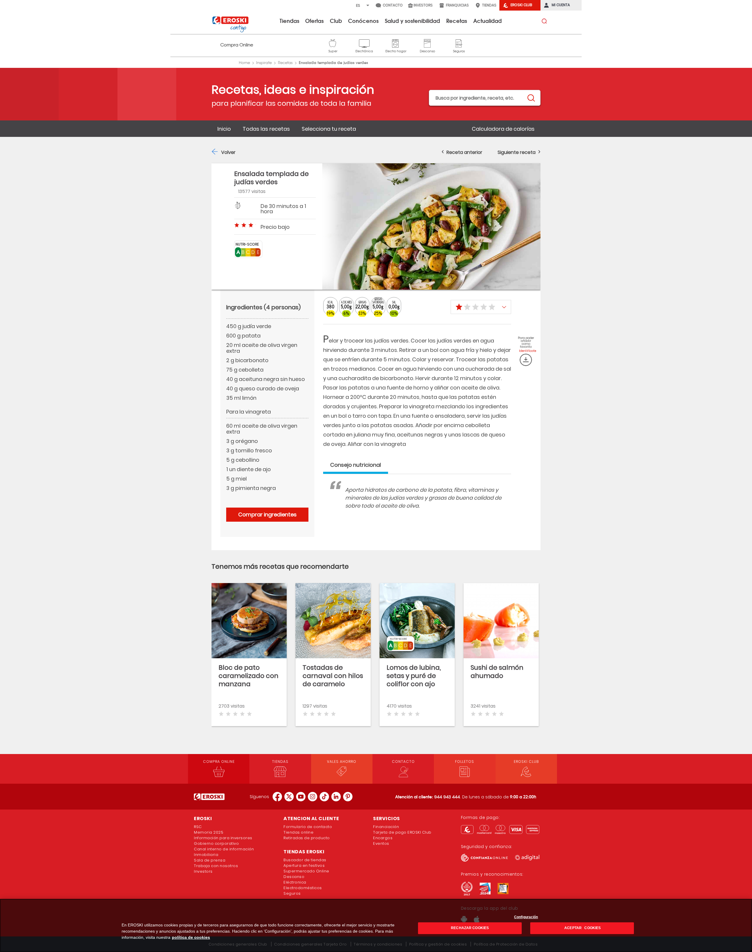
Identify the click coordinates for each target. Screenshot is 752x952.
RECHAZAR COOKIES (470, 928)
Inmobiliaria (206, 854)
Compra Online (236, 45)
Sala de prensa (209, 860)
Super (333, 42)
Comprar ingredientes (267, 514)
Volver (228, 152)
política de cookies (191, 937)
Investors (203, 871)
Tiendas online (298, 832)
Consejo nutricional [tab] (355, 465)
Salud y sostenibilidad (412, 20)
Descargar (526, 360)
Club (336, 20)
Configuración (526, 917)
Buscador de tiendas (304, 860)
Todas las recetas (266, 128)
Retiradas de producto (306, 838)
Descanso (427, 42)
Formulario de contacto (307, 827)
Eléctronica (294, 882)
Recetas (456, 20)
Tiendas (289, 20)
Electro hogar (396, 42)
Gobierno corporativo (216, 843)
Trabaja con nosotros (216, 866)
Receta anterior (464, 152)
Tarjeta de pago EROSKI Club (402, 832)
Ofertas (314, 20)
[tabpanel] (417, 503)
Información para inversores (223, 838)
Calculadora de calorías (503, 128)
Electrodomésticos (302, 888)
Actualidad (487, 20)
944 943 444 (447, 797)
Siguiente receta (517, 152)
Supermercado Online (306, 871)
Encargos (382, 838)
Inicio (224, 128)
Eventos (381, 843)
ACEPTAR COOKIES (582, 928)
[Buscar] (531, 98)
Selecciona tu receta (329, 128)
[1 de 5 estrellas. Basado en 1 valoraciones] (481, 307)
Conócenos (363, 20)
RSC (198, 827)
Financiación (386, 827)
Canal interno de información (224, 849)
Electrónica (364, 42)
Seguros (459, 42)
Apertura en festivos (304, 865)
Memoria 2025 (208, 832)
